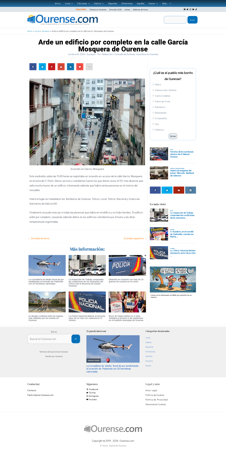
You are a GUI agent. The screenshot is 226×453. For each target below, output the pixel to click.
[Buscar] (75, 339)
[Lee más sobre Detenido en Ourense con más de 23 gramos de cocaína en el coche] (127, 265)
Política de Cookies (154, 394)
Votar (173, 136)
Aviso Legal (151, 390)
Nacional (149, 346)
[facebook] (185, 9)
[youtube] (193, 9)
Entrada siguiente (135, 238)
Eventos (148, 356)
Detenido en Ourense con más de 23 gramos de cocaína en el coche (126, 280)
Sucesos (91, 54)
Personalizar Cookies (155, 404)
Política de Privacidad (156, 399)
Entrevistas (150, 351)
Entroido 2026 (115, 9)
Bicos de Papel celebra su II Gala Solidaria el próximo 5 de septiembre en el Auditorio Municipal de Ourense (126, 318)
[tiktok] (196, 9)
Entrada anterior (38, 238)
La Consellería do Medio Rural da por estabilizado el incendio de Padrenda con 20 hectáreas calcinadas (46, 281)
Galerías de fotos (140, 9)
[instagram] (191, 9)
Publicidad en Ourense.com (40, 394)
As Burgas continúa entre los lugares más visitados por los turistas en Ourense (45, 318)
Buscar (192, 20)
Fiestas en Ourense (98, 9)
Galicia (148, 342)
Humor (148, 365)
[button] (71, 3)
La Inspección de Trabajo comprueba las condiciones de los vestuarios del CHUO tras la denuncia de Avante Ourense (86, 282)
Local (147, 337)
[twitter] (188, 9)
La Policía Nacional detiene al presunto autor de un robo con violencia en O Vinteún (87, 318)
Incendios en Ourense (147, 54)
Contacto (31, 390)
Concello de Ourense (125, 54)
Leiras (127, 9)
